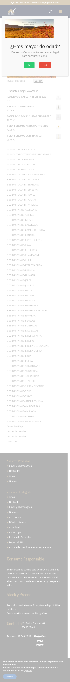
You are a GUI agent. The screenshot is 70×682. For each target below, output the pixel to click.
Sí (29, 65)
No (45, 65)
